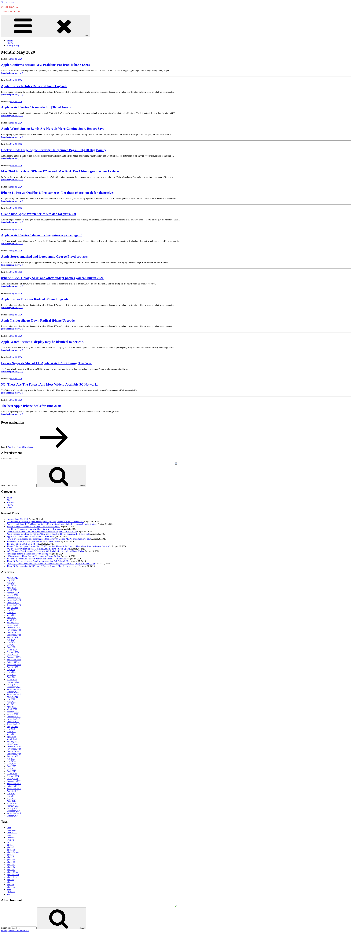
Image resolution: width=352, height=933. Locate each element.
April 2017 (11, 801)
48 (20, 447)
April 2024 (11, 647)
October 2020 (13, 751)
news (9, 889)
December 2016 (13, 811)
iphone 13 (11, 864)
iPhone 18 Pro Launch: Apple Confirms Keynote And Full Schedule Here (39, 561)
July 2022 (11, 699)
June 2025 (11, 612)
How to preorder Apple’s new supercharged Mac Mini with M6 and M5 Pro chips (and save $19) (49, 539)
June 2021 (11, 731)
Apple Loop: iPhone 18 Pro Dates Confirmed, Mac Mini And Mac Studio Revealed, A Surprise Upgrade (52, 524)
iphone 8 (10, 857)
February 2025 (13, 622)
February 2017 (13, 806)
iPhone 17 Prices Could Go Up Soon (23, 544)
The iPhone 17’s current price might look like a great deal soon (34, 529)
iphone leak (12, 877)
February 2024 (13, 652)
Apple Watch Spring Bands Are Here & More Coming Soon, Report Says (52, 128)
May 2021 (11, 734)
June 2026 (11, 583)
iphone (10, 845)
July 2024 (11, 640)
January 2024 (12, 654)
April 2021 (11, 736)
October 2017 (13, 786)
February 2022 (13, 711)
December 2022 (13, 687)
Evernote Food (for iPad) (17, 519)
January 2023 (12, 684)
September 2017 (14, 788)
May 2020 (11, 764)
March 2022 (12, 709)
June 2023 (11, 672)
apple (9, 827)
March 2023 (12, 679)
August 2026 (12, 578)
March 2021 (12, 739)
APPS (9, 497)
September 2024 (14, 635)
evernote (10, 840)
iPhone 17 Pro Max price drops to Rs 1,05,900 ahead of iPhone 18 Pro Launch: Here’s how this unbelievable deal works (59, 546)
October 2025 (13, 602)
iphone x (10, 884)
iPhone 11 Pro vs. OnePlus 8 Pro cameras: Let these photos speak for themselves (57, 192)
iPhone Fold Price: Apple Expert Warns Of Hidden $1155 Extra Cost (36, 559)
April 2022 (11, 707)
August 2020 (12, 756)
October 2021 (13, 721)
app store (10, 837)
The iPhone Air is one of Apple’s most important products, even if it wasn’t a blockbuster (45, 521)
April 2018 (11, 771)
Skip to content (7, 2)
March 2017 (12, 803)
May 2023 (11, 674)
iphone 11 (11, 860)
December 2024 (13, 627)
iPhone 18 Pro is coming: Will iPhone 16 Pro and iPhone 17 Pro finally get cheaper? (43, 566)
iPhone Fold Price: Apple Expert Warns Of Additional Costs (33, 541)
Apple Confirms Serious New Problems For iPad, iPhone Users (45, 65)
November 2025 (14, 600)
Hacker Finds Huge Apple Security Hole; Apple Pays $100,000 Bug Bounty (53, 150)
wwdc (9, 894)
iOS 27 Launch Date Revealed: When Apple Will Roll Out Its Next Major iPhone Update (45, 551)
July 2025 (11, 610)
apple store (11, 830)
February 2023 (13, 682)
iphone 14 (11, 867)
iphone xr (11, 887)
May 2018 (11, 768)
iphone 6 (10, 847)
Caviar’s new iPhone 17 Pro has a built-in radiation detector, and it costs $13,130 (42, 531)
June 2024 (11, 642)
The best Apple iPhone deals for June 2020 (31, 406)
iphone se (11, 882)
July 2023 (11, 669)
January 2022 (12, 714)
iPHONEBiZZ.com (9, 7)
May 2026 (11, 585)
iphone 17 (11, 869)
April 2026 (11, 588)
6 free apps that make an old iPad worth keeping (27, 554)
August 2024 (12, 637)
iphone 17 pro (13, 874)
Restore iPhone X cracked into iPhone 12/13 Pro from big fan (33, 526)
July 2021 (11, 729)
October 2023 (13, 662)
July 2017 (11, 793)
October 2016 (13, 816)
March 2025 (12, 620)
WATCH (10, 507)
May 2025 (11, 615)
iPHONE (11, 502)
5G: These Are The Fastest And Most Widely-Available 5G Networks (49, 384)
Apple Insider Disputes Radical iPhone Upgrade (34, 299)
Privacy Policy (13, 45)
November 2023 (14, 659)
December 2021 (13, 716)
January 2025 (12, 625)
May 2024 (11, 645)
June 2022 (11, 702)
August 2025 (12, 607)
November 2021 (14, 719)
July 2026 (11, 580)
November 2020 (14, 749)
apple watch (12, 832)
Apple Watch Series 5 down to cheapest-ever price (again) (41, 235)
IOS (8, 500)
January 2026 (12, 595)
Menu (87, 36)
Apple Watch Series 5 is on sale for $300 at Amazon (37, 107)
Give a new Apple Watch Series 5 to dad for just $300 (38, 214)
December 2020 (13, 746)
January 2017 (12, 808)
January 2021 (12, 744)
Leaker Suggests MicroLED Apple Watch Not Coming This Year (46, 363)
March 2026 (12, 590)
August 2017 (12, 791)
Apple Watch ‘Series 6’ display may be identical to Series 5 (42, 342)
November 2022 (14, 689)
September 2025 (14, 605)
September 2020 (14, 754)
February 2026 (13, 593)
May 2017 (11, 798)
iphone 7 (10, 855)
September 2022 (14, 694)
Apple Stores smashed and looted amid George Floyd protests (44, 256)
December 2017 (13, 781)
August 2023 (12, 667)
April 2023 (11, 677)
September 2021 (14, 724)
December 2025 (13, 597)
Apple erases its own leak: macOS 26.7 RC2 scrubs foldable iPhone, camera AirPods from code (48, 534)
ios (8, 842)
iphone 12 (11, 862)
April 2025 (11, 617)
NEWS (10, 43)
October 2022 (13, 692)
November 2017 (14, 783)
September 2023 (14, 664)
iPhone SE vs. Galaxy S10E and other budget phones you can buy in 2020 (52, 278)
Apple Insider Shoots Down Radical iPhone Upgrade (38, 320)
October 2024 (13, 632)
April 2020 (11, 766)
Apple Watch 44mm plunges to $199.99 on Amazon (29, 536)
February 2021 (13, 741)
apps (9, 835)
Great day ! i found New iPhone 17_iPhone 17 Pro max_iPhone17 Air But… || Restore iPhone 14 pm (51, 563)
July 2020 (11, 759)
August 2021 (12, 726)
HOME (10, 40)
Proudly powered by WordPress (15, 930)
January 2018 (12, 778)
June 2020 (11, 761)
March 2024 (12, 650)
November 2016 (14, 813)
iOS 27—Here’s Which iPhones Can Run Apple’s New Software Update (38, 549)
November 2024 (14, 630)
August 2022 (12, 697)
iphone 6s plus (13, 852)
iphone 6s (11, 850)
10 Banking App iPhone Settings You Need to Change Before (33, 556)
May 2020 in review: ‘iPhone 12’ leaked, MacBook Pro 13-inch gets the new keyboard (61, 171)
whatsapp (11, 892)
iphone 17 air (12, 872)
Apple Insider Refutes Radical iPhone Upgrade (34, 86)
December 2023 (13, 657)
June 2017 (11, 796)
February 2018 (13, 776)
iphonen (10, 879)
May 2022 (11, 704)
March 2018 (12, 773)
